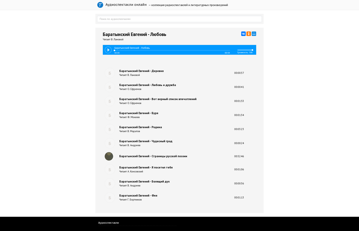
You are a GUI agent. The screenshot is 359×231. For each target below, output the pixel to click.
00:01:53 (239, 101)
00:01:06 (239, 169)
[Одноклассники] (248, 33)
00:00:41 (239, 87)
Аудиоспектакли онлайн (126, 4)
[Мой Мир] (254, 33)
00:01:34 (239, 115)
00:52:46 (239, 156)
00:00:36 (239, 183)
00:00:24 (239, 143)
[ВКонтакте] (243, 33)
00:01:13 (239, 197)
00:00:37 (239, 73)
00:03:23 (239, 129)
